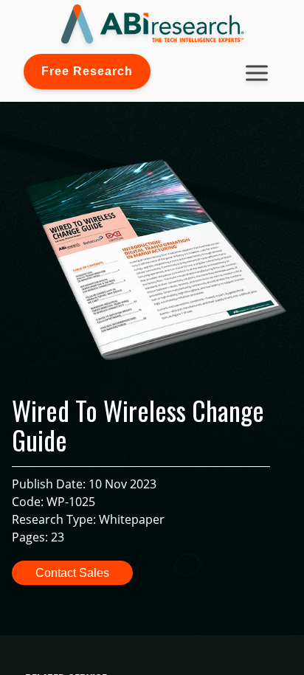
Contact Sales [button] (72, 573)
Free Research (87, 71)
